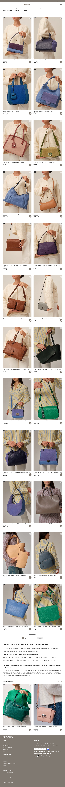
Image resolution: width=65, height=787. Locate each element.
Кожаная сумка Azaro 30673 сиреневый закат (14, 59)
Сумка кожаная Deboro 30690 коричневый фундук (16, 369)
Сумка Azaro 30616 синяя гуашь (11, 111)
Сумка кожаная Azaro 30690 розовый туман (14, 162)
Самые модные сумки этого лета (10, 777)
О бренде (5, 743)
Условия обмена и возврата (9, 759)
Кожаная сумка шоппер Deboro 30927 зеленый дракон (48, 369)
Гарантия (5, 761)
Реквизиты (5, 749)
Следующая (39, 638)
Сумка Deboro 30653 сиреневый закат (44, 111)
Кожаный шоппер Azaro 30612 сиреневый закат (15, 626)
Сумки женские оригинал (22, 8)
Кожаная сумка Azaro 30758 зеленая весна (45, 421)
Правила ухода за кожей (8, 774)
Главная (5, 8)
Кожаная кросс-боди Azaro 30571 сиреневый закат (16, 421)
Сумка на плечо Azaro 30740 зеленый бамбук (45, 162)
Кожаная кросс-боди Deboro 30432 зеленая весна (47, 626)
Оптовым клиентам (7, 747)
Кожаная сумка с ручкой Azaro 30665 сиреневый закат (48, 472)
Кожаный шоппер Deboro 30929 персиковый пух (15, 575)
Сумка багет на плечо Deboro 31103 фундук (14, 318)
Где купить (5, 765)
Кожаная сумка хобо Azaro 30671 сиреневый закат (16, 523)
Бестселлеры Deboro (7, 770)
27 (34, 638)
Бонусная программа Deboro (9, 763)
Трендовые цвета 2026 (8, 772)
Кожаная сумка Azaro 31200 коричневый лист (45, 214)
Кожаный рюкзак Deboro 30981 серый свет (45, 575)
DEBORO (11, 8)
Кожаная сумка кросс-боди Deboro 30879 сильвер (47, 318)
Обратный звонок (39, 748)
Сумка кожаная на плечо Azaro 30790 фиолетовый (47, 265)
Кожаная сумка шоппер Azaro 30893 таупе (45, 523)
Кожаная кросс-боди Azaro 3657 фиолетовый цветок (16, 472)
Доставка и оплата (7, 756)
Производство (6, 745)
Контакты (5, 751)
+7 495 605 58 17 (38, 743)
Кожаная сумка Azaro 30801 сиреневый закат (14, 214)
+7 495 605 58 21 (49, 743)
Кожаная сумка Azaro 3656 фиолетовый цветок (46, 59)
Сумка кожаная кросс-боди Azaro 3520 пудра (45, 726)
